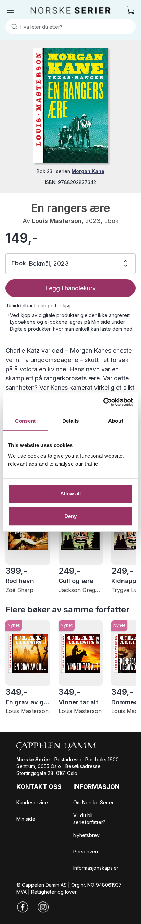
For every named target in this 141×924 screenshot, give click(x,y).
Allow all (70, 493)
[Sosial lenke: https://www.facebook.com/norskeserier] (22, 907)
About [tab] (115, 421)
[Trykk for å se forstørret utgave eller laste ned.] (70, 105)
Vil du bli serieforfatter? (89, 818)
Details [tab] (70, 421)
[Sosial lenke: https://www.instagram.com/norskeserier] (43, 907)
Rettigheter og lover (54, 892)
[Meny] (10, 10)
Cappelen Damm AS (44, 885)
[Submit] (12, 26)
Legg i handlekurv (70, 288)
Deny (70, 516)
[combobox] (70, 26)
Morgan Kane (88, 171)
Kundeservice (32, 802)
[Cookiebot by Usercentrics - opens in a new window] (103, 402)
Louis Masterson (57, 221)
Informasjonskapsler (95, 868)
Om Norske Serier (93, 802)
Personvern (86, 851)
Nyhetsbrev (86, 835)
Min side (25, 819)
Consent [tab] (25, 421)
